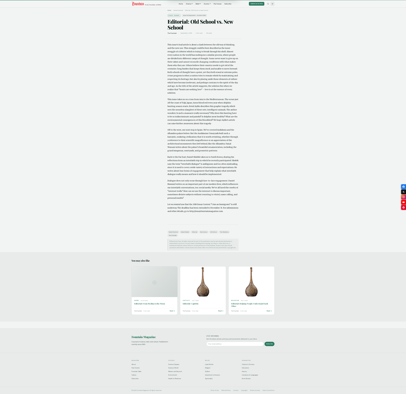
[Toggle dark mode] (272, 4)
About (134, 364)
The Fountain (173, 235)
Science (188, 4)
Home (181, 4)
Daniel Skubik (185, 232)
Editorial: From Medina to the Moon (149, 303)
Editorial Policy (226, 390)
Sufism (207, 371)
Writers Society (255, 390)
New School (203, 232)
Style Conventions (268, 390)
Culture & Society (248, 364)
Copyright (244, 390)
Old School (213, 232)
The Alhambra (224, 232)
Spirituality (209, 378)
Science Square (173, 364)
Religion (207, 368)
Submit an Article (257, 4)
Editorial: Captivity (191, 303)
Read (171, 311)
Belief (197, 4)
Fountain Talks (136, 371)
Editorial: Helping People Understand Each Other (249, 304)
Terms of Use (215, 390)
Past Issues (218, 4)
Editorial (194, 232)
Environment (172, 375)
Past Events (136, 368)
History (244, 371)
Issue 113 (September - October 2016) (194, 15)
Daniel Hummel (173, 232)
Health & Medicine (174, 378)
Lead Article (209, 364)
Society (206, 4)
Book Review (246, 378)
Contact (236, 390)
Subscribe (227, 4)
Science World (173, 368)
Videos (134, 375)
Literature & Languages (250, 375)
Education (245, 368)
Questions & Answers (212, 375)
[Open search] (268, 4)
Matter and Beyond (175, 371)
